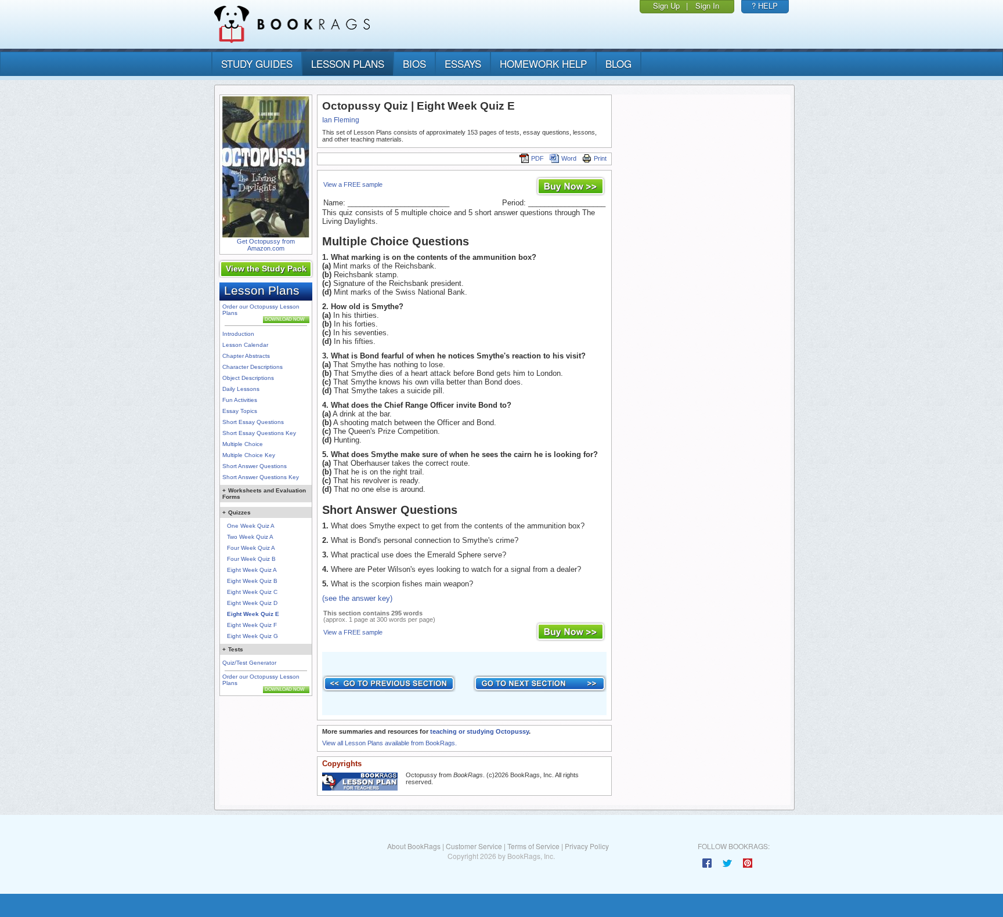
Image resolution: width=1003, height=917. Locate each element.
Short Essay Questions (253, 422)
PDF (537, 158)
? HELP (765, 5)
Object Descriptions (248, 378)
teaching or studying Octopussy (479, 731)
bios (414, 63)
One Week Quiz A (251, 526)
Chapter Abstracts (246, 356)
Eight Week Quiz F (252, 625)
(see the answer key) (357, 598)
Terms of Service (533, 846)
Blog (618, 63)
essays (463, 63)
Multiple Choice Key (248, 455)
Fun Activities (239, 400)
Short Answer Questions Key (260, 477)
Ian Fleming (340, 120)
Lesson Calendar (245, 345)
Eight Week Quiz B (252, 581)
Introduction (238, 334)
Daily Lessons (240, 389)
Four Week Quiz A (251, 548)
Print (600, 158)
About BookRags (414, 846)
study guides (257, 63)
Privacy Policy (587, 846)
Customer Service (474, 846)
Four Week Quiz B (251, 559)
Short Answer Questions (254, 466)
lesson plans (347, 63)
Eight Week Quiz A (252, 570)
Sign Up (666, 5)
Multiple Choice (242, 444)
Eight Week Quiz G (252, 636)
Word (568, 158)
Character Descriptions (252, 367)
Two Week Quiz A (250, 537)
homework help (543, 63)
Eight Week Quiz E (253, 614)
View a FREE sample (353, 184)
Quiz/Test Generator (249, 662)
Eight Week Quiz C (252, 592)
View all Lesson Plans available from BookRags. (389, 743)
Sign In (707, 5)
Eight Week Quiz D (252, 603)
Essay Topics (239, 411)
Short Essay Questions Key (259, 433)
